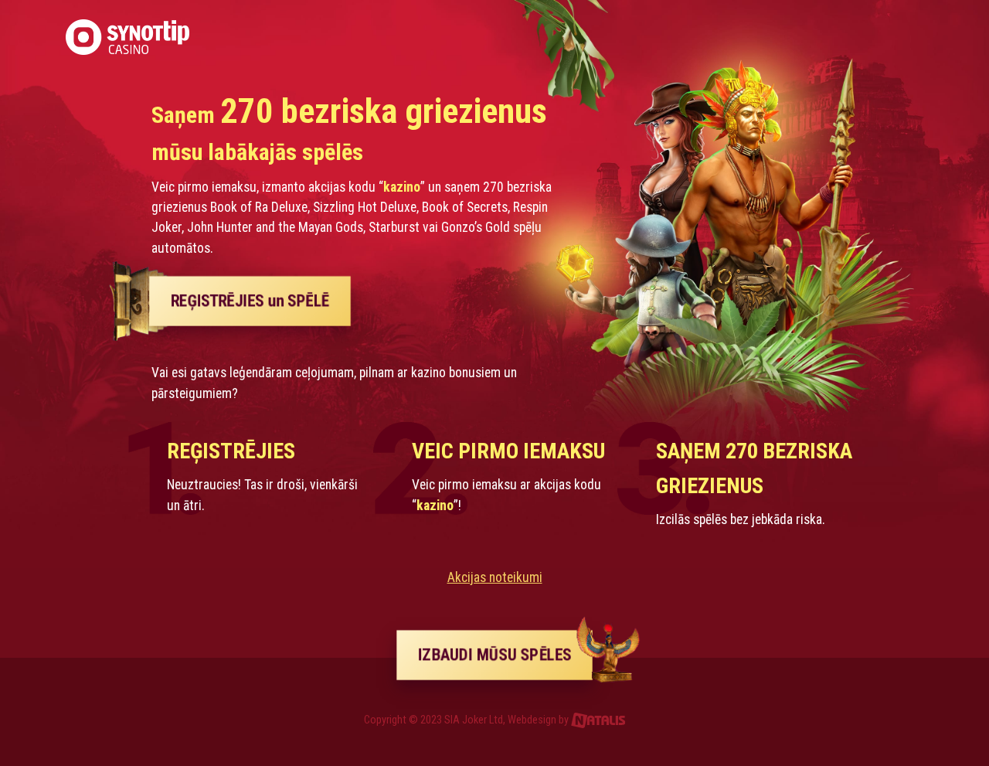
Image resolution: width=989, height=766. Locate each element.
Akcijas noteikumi (494, 577)
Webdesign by (539, 720)
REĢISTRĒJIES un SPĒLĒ (250, 301)
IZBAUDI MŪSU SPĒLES (494, 655)
